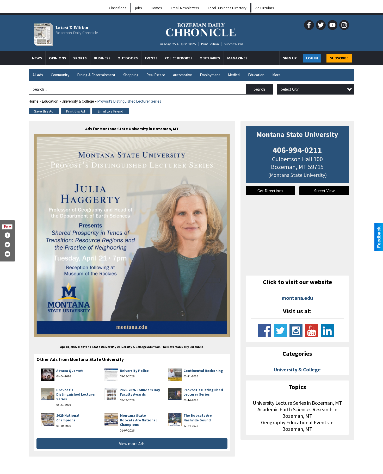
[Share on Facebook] (7, 235)
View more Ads (132, 443)
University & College (78, 101)
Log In (312, 58)
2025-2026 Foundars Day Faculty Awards (140, 392)
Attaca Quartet (69, 370)
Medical (234, 74)
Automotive (182, 74)
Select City (290, 89)
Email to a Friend (110, 111)
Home (34, 101)
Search (259, 89)
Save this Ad (43, 111)
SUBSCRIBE (339, 58)
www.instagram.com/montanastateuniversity (295, 330)
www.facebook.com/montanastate (264, 330)
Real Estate (155, 74)
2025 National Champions (67, 417)
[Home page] (201, 29)
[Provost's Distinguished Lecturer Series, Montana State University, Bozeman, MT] (132, 235)
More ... (278, 74)
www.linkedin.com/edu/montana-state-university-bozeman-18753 (327, 330)
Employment (210, 74)
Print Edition (210, 44)
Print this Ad (75, 111)
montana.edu (297, 298)
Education (256, 74)
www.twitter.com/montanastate (280, 330)
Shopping (131, 74)
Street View (324, 190)
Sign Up (290, 58)
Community (60, 74)
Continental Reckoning (203, 370)
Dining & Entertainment (96, 74)
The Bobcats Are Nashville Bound (197, 417)
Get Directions (270, 190)
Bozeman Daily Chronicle (76, 32)
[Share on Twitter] (7, 244)
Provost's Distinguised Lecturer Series (203, 392)
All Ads (38, 74)
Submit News (233, 44)
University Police (134, 370)
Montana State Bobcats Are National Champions (138, 420)
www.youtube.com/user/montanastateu (311, 330)
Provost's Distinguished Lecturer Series (76, 394)
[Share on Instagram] (7, 254)
